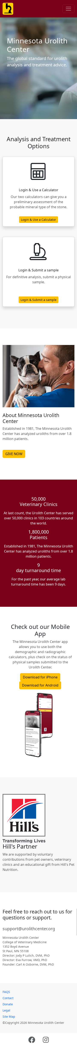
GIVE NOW (13, 454)
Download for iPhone (40, 677)
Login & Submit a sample (38, 300)
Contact (8, 998)
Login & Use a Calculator (38, 220)
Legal (6, 1010)
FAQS (6, 992)
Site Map (9, 1016)
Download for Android (40, 685)
